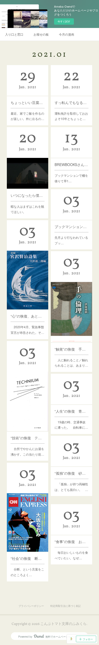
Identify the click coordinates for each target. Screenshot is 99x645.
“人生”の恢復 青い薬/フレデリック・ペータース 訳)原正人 (71, 411)
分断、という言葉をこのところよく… (27, 572)
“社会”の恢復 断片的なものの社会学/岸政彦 (27, 558)
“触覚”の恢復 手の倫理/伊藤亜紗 (71, 349)
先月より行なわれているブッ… (71, 240)
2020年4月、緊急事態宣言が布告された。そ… (27, 330)
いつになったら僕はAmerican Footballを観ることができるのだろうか (27, 195)
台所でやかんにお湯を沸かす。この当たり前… (27, 451)
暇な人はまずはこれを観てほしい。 (27, 209)
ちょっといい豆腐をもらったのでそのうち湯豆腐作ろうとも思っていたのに (27, 102)
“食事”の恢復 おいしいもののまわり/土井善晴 (71, 541)
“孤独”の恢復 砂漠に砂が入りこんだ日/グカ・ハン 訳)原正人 (71, 473)
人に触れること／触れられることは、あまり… (71, 363)
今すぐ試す (64, 21)
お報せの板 (41, 34)
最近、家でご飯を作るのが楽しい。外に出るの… (27, 116)
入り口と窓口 (14, 34)
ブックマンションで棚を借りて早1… (71, 178)
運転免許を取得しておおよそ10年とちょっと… (71, 116)
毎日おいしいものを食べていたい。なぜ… (71, 555)
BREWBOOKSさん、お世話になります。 (71, 164)
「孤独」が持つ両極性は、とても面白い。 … (71, 487)
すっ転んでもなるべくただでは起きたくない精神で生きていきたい (71, 102)
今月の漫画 (66, 34)
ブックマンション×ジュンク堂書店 (71, 226)
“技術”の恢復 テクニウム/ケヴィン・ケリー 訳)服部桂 (27, 437)
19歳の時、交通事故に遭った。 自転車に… (71, 425)
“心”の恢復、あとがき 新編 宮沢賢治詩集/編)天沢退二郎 (27, 316)
